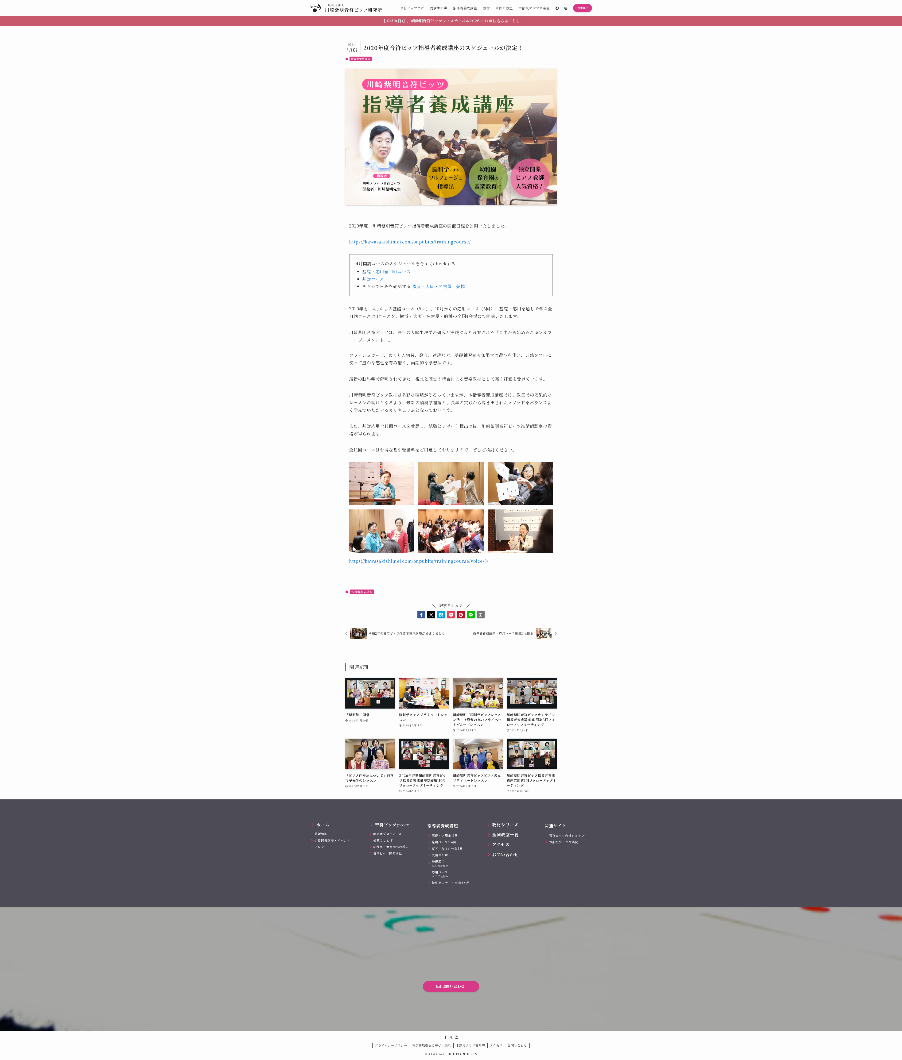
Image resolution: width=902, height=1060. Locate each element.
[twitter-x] (451, 1037)
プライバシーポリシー (391, 1045)
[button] (421, 614)
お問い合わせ (517, 1045)
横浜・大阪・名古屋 (432, 286)
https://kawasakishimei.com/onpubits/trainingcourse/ (410, 242)
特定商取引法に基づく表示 (431, 1045)
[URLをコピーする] (481, 614)
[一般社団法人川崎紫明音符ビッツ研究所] (346, 8)
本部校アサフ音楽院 (470, 1045)
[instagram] (457, 1037)
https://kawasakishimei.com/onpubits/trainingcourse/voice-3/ (418, 561)
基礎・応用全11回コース (386, 271)
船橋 (460, 286)
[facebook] (445, 1037)
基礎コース (373, 279)
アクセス (496, 1045)
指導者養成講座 (360, 59)
